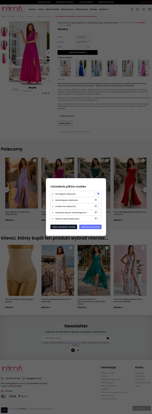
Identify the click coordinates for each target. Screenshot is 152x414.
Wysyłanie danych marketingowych (71, 212)
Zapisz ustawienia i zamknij (63, 227)
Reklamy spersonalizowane (67, 219)
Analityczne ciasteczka (65, 206)
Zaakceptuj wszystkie (90, 227)
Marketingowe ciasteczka (66, 200)
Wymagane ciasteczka (65, 194)
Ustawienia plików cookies (68, 186)
